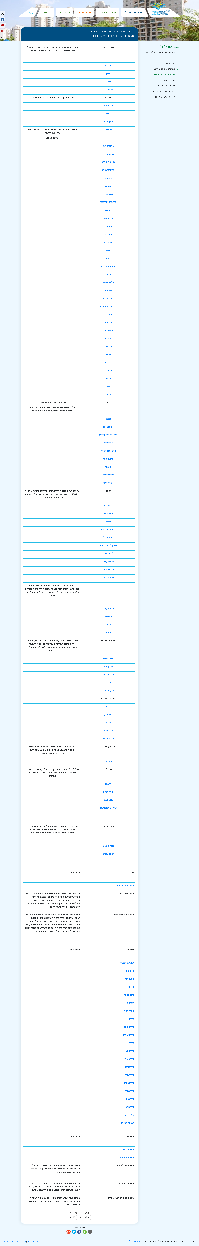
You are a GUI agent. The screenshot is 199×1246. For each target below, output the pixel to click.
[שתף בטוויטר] (74, 1231)
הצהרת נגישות (8, 1241)
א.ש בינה (134, 1241)
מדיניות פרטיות (34, 1241)
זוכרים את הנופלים (166, 85)
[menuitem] (133, 12)
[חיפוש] (31, 12)
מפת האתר (21, 1241)
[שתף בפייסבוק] (79, 1231)
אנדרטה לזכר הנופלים (165, 96)
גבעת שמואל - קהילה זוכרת (162, 91)
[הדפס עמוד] (90, 1231)
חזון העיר (171, 57)
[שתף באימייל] (68, 1231)
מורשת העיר (169, 63)
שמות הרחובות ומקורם (164, 74)
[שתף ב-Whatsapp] (84, 1231)
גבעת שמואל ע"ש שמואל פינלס (160, 52)
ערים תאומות (169, 80)
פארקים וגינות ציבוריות (164, 68)
